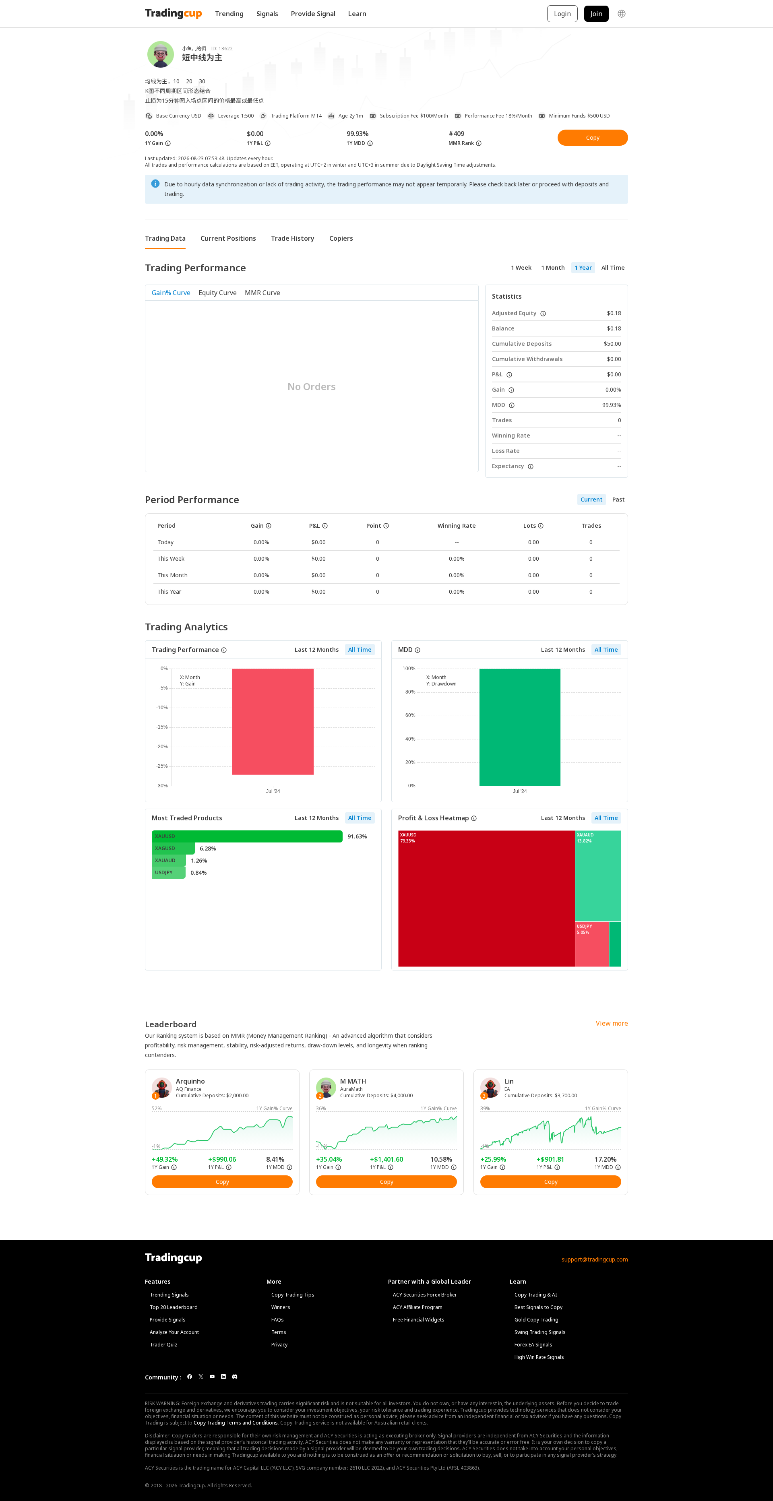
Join (596, 13)
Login (562, 13)
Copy (592, 137)
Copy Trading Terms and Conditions (236, 1422)
